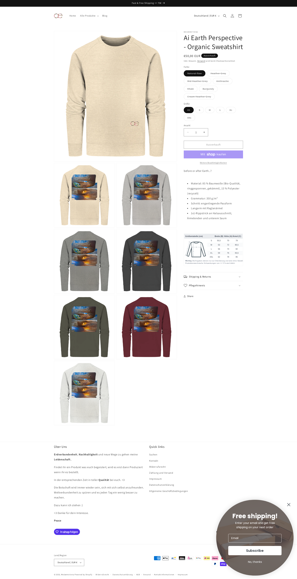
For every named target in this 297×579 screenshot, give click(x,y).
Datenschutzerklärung (161, 484)
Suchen (153, 454)
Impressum (155, 478)
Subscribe (255, 550)
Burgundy (210, 89)
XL (232, 110)
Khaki (192, 89)
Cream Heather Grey (201, 97)
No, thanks (255, 562)
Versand (201, 61)
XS (190, 110)
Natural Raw (196, 74)
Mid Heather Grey (199, 81)
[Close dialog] (288, 504)
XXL (191, 118)
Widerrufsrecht (157, 466)
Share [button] (190, 296)
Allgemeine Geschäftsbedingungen (168, 491)
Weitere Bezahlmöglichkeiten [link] (213, 162)
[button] (89, 15)
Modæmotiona (67, 574)
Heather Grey (220, 74)
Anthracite (224, 81)
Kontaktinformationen (164, 574)
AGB (138, 574)
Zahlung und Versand (161, 472)
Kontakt (153, 460)
